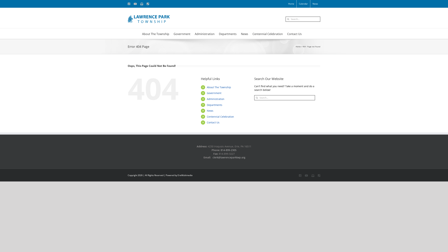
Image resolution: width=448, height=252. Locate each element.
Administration (215, 99)
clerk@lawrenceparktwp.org (229, 157)
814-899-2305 (228, 150)
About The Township (219, 87)
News (210, 110)
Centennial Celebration (220, 116)
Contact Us (213, 122)
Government (214, 93)
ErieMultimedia (185, 175)
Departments (214, 105)
